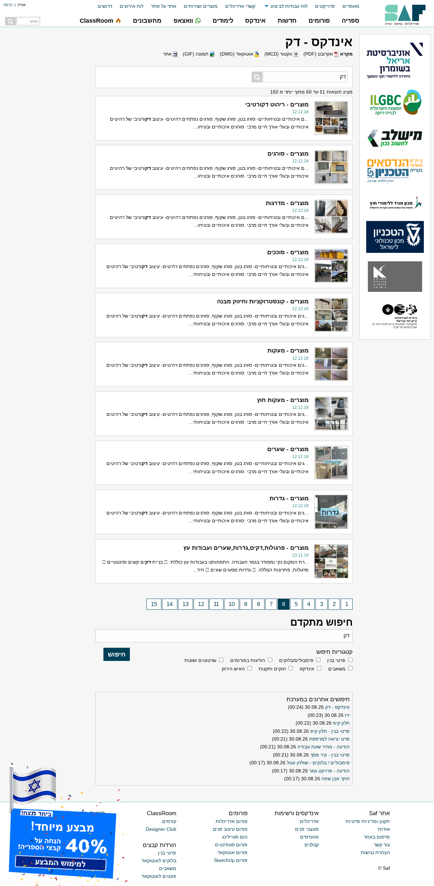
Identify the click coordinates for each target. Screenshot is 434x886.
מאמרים (350, 6)
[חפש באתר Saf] (10, 21)
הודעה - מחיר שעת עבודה (323, 746)
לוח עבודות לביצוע (289, 6)
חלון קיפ (341, 723)
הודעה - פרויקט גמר (329, 770)
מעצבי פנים (307, 829)
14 (169, 604)
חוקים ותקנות (272, 668)
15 (154, 604)
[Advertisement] (41, 347)
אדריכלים (309, 821)
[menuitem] (347, 6)
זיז (347, 715)
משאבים (337, 668)
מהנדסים (309, 837)
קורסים (169, 821)
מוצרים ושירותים (201, 6)
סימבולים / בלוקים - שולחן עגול (318, 762)
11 (216, 604)
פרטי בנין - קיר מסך (330, 755)
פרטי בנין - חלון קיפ (330, 731)
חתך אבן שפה (335, 778)
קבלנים (311, 844)
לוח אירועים (131, 6)
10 (232, 604)
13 (185, 604)
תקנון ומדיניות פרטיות (368, 821)
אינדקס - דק (337, 707)
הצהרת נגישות (375, 852)
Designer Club (161, 829)
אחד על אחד (163, 6)
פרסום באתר (377, 837)
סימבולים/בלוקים (296, 660)
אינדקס (307, 668)
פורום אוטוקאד (232, 852)
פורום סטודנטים (231, 844)
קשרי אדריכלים (240, 6)
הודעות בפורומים (247, 660)
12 (201, 604)
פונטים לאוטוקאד (158, 876)
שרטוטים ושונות (200, 660)
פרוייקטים (325, 6)
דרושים (105, 6)
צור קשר (382, 844)
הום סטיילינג (235, 837)
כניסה (8, 5)
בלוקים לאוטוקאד (158, 860)
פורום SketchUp (231, 860)
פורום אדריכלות (232, 821)
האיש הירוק (233, 668)
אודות (384, 829)
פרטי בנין (336, 660)
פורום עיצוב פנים (230, 829)
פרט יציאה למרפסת (329, 739)
